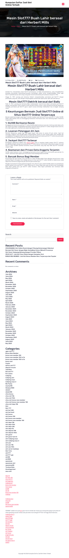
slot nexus (8, 533)
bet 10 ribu (8, 529)
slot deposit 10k (10, 430)
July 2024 (8, 319)
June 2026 (9, 276)
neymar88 (8, 386)
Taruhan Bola (9, 467)
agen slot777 (9, 351)
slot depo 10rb (10, 424)
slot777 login (8, 520)
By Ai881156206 (21, 80)
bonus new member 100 (13, 355)
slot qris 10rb (9, 447)
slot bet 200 (9, 410)
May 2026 (8, 278)
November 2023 (10, 333)
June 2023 (9, 341)
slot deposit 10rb (11, 432)
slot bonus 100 (10, 416)
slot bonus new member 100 (14, 420)
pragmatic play (9, 535)
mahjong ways (10, 380)
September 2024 (11, 315)
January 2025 (10, 307)
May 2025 (8, 299)
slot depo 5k (9, 428)
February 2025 (10, 305)
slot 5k (7, 490)
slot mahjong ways (11, 439)
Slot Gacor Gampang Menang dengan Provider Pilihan (23, 252)
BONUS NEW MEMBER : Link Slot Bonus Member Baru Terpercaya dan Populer (30, 256)
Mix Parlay (8, 384)
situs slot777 (9, 479)
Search (8, 234)
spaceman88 (9, 465)
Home (13, 26)
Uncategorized (10, 469)
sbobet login (8, 516)
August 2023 (9, 339)
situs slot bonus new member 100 (16, 402)
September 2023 (11, 337)
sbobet (7, 390)
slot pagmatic (9, 481)
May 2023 (8, 343)
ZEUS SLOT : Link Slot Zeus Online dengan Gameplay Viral (24, 254)
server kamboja (9, 527)
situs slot (8, 500)
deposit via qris (10, 367)
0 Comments (40, 80)
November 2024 (10, 311)
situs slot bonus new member (15, 400)
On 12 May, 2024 (9, 80)
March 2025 (9, 303)
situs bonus (9, 394)
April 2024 (8, 325)
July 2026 (8, 274)
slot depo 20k (10, 426)
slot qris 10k (9, 445)
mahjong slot (9, 378)
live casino (8, 373)
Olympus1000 (9, 388)
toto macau (8, 487)
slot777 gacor (30, 142)
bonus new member (10, 485)
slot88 (7, 457)
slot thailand (8, 531)
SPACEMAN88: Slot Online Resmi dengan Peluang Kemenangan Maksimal (29, 248)
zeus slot (8, 471)
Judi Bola (8, 369)
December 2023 (10, 331)
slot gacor (8, 434)
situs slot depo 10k (11, 404)
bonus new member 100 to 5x (15, 359)
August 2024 (9, 317)
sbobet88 (8, 392)
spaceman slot (10, 463)
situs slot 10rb (10, 398)
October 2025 (10, 288)
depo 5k (7, 476)
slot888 (8, 459)
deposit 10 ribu (9, 525)
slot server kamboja (12, 449)
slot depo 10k (9, 422)
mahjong (8, 375)
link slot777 (9, 371)
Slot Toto (8, 451)
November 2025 (10, 286)
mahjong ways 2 (10, 382)
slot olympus (8, 522)
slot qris (8, 443)
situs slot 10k (9, 396)
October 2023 (10, 335)
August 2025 (9, 292)
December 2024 (10, 309)
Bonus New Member (12, 353)
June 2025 (9, 296)
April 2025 (8, 301)
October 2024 (10, 313)
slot (21, 510)
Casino (7, 363)
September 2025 (11, 290)
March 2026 (9, 282)
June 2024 (9, 321)
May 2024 (8, 323)
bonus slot (9, 361)
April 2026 (8, 280)
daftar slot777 (10, 365)
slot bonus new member (13, 418)
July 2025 (8, 294)
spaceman (8, 461)
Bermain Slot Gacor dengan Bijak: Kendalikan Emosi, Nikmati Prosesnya (29, 250)
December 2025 (10, 284)
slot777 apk (9, 455)
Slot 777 (8, 408)
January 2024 (10, 329)
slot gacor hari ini (11, 437)
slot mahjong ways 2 (12, 441)
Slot (18, 26)
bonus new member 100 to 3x (15, 357)
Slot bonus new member (12, 504)
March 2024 (9, 327)
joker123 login (9, 518)
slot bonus (9, 414)
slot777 (8, 453)
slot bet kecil (9, 412)
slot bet (7, 524)
